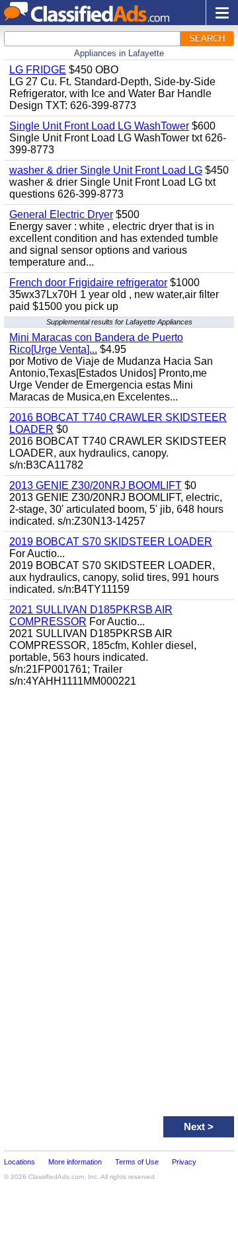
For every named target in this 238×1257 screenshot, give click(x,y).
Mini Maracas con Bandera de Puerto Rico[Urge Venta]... (96, 343)
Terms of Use (137, 1162)
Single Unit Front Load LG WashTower (99, 126)
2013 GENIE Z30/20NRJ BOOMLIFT (95, 485)
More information (75, 1162)
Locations (19, 1162)
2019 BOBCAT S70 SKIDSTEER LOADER (110, 541)
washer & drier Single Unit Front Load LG (105, 170)
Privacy (184, 1162)
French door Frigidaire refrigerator (88, 282)
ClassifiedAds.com (56, 1176)
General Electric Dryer (61, 214)
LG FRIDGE (37, 69)
